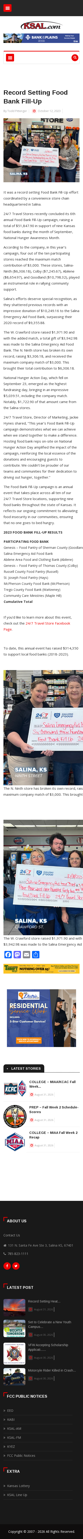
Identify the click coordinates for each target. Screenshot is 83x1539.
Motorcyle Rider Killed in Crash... (52, 1370)
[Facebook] (7, 1267)
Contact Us (11, 1235)
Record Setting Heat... (44, 1301)
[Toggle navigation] (7, 8)
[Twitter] (16, 1267)
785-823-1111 (18, 1253)
